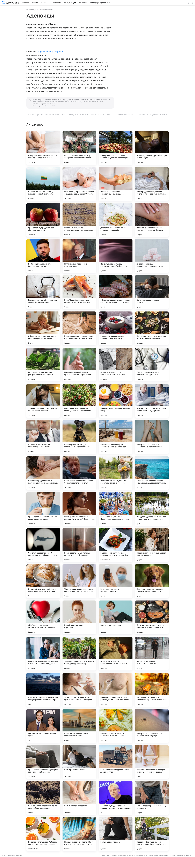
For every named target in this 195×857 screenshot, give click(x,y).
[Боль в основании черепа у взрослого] (152, 292)
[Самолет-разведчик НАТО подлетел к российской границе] (43, 545)
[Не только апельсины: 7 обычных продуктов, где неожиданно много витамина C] (43, 834)
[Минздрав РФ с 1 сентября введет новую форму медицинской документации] (152, 401)
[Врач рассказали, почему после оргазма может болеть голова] (79, 328)
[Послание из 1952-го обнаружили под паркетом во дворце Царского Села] (79, 220)
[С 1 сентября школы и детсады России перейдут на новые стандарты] (43, 328)
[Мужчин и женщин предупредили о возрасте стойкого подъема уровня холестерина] (43, 653)
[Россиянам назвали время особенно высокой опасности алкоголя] (115, 437)
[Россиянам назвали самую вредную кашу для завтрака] (115, 328)
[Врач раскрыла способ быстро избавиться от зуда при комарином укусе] (152, 726)
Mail (3, 855)
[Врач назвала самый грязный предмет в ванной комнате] (79, 545)
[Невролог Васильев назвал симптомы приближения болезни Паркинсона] (152, 834)
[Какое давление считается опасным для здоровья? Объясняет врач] (152, 364)
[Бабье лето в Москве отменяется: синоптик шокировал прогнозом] (152, 653)
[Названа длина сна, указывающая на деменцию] (152, 148)
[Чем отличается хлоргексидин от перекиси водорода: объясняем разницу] (79, 581)
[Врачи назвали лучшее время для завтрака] (115, 401)
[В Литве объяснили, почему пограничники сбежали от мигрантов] (43, 184)
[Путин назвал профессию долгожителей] (79, 256)
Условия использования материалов (122, 855)
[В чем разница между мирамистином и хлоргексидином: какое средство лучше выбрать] (115, 581)
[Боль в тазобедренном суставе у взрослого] (152, 798)
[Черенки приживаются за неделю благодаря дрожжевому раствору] (79, 653)
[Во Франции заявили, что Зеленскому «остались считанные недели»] (43, 256)
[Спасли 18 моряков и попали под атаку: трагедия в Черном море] (43, 690)
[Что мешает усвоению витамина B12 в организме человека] (152, 328)
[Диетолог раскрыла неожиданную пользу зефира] (152, 256)
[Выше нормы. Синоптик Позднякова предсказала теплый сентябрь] (115, 509)
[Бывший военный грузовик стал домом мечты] (115, 762)
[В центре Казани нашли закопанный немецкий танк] (115, 364)
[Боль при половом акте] (79, 762)
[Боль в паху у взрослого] (115, 617)
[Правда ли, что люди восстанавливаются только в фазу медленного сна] (115, 653)
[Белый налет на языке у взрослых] (79, 617)
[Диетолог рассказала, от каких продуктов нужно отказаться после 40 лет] (152, 617)
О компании (11, 855)
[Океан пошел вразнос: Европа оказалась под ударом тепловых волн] (152, 473)
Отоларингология (45, 9)
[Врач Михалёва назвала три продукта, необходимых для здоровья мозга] (79, 292)
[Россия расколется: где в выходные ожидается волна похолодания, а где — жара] (79, 437)
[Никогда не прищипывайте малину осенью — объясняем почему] (79, 401)
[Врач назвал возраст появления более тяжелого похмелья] (79, 473)
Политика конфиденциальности (180, 855)
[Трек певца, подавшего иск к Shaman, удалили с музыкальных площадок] (115, 798)
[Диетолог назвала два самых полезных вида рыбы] (115, 220)
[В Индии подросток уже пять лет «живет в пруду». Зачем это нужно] (152, 509)
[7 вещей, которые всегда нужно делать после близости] (43, 401)
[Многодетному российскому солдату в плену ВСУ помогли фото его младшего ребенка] (79, 148)
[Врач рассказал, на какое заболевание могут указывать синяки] (152, 437)
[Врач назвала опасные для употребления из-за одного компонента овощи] (43, 364)
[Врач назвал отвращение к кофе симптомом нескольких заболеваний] (43, 509)
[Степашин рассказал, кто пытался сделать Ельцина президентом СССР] (43, 437)
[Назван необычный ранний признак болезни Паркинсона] (79, 364)
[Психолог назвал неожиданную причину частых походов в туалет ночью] (152, 762)
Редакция (105, 855)
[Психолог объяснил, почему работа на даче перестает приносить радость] (115, 473)
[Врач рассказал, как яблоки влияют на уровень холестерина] (115, 148)
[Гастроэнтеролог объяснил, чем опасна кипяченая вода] (43, 292)
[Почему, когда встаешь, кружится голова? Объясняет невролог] (115, 256)
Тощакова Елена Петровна (50, 51)
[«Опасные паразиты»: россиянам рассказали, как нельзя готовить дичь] (115, 292)
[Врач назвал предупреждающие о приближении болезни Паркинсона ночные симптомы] (43, 762)
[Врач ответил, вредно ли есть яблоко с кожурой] (43, 220)
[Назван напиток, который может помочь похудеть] (152, 545)
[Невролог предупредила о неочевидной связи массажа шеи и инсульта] (43, 473)
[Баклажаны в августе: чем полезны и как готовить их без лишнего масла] (115, 545)
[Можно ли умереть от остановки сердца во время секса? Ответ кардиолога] (79, 184)
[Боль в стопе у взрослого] (79, 798)
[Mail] (3, 2)
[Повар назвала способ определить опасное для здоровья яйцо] (115, 184)
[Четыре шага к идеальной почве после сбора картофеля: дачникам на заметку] (43, 798)
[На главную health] (12, 2)
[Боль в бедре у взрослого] (115, 834)
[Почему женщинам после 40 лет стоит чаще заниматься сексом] (79, 834)
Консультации (31, 9)
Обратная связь (141, 855)
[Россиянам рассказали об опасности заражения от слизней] (152, 690)
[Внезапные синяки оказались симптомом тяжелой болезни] (152, 220)
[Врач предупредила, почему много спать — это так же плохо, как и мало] (152, 184)
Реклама (19, 855)
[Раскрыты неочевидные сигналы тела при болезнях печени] (43, 148)
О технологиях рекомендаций (158, 855)
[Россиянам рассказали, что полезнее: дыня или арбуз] (115, 726)
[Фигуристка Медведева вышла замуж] (43, 726)
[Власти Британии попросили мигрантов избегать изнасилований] (79, 726)
